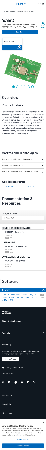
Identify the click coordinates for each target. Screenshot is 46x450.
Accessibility (6, 404)
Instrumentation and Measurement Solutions (20, 172)
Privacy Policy (7, 413)
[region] (23, 434)
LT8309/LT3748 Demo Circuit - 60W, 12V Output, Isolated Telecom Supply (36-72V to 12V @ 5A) (23, 297)
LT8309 (9, 187)
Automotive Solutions (12, 165)
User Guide (9, 41)
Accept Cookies (23, 446)
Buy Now (19, 32)
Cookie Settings (23, 439)
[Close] (43, 422)
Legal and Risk (7, 395)
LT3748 (31, 187)
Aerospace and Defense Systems (17, 159)
